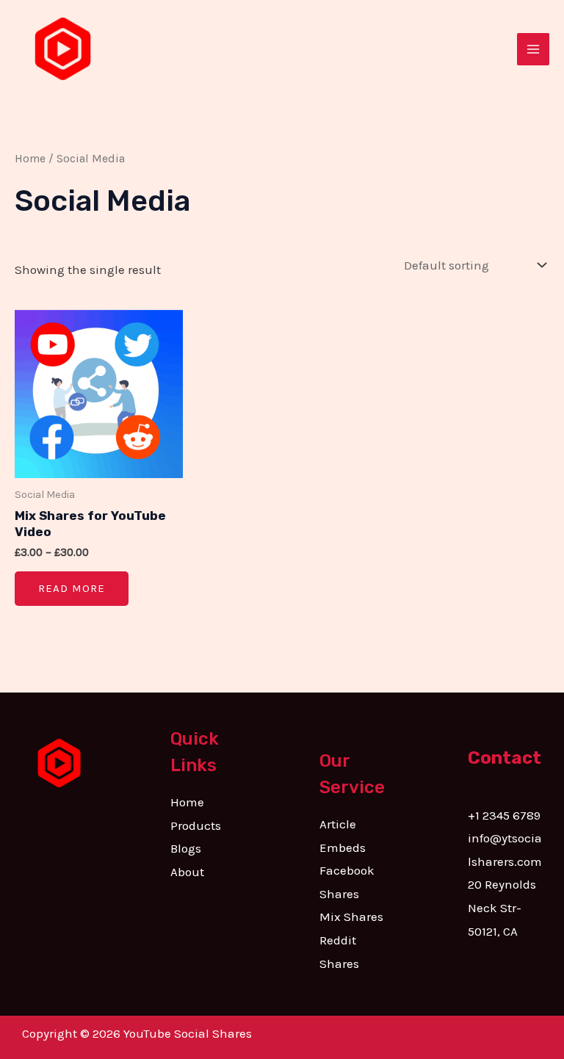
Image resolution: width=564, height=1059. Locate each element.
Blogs (185, 848)
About (187, 871)
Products (195, 825)
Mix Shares (351, 916)
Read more (71, 588)
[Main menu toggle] (533, 49)
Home (30, 158)
